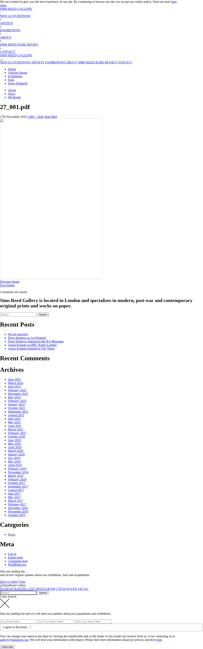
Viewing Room (17, 72)
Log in (12, 554)
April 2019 (15, 465)
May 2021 (14, 422)
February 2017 (17, 504)
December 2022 (18, 393)
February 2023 (17, 390)
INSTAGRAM (45, 589)
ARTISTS (6, 23)
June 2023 (14, 386)
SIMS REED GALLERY (16, 9)
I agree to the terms (15, 627)
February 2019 (17, 468)
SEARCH (6, 589)
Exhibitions (15, 76)
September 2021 (18, 411)
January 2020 (16, 454)
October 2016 (16, 515)
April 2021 (15, 426)
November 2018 (18, 472)
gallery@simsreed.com (14, 639)
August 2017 (16, 490)
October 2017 (16, 483)
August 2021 (16, 415)
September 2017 (18, 486)
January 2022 (16, 404)
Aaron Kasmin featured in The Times (31, 348)
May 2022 (14, 397)
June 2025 (14, 379)
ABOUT (5, 37)
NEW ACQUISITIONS (15, 16)
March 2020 (15, 450)
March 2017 (15, 500)
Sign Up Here (8, 581)
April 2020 (15, 447)
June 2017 (14, 493)
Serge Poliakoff (17, 83)
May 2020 (14, 443)
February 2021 (17, 433)
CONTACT (7, 51)
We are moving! (18, 334)
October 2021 (16, 408)
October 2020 (16, 436)
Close (21, 581)
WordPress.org (17, 564)
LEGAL (83, 589)
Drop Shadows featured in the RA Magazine (36, 341)
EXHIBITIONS (10, 30)
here (174, 1)
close (3, 5)
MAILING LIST (24, 589)
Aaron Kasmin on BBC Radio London (32, 345)
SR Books (14, 97)
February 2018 (17, 479)
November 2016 (18, 511)
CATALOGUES (66, 589)
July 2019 (14, 458)
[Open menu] (1, 59)
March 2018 (15, 475)
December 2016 (18, 508)
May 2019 (14, 461)
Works (12, 69)
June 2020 (14, 440)
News (11, 93)
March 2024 (15, 383)
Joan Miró (50, 116)
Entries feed (15, 557)
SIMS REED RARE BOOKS (19, 44)
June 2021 (14, 418)
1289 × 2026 (36, 116)
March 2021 (15, 429)
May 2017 (14, 497)
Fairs (11, 79)
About (12, 90)
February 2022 (17, 401)
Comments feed (18, 561)
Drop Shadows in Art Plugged (27, 337)
